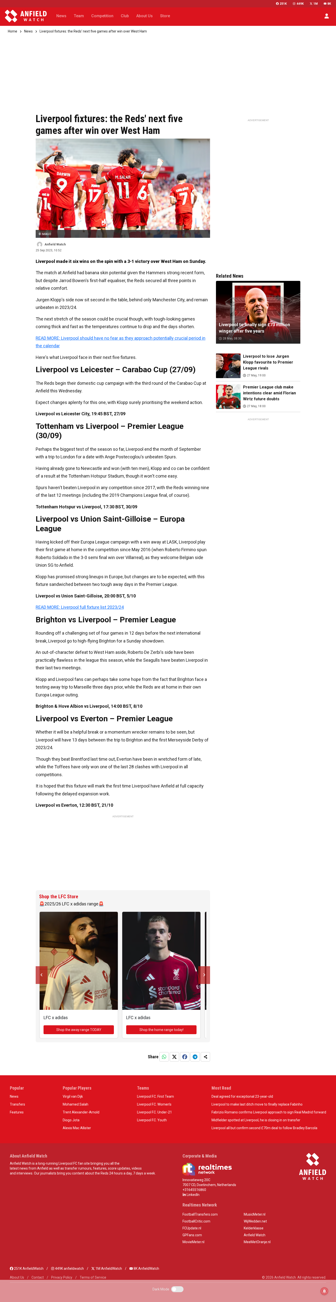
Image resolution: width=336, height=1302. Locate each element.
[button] (326, 16)
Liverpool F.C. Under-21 (154, 1112)
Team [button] (79, 16)
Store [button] (165, 16)
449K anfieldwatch (69, 1268)
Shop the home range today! (161, 1030)
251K (283, 3)
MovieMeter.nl (193, 1242)
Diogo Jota (71, 1120)
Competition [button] (102, 16)
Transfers (17, 1104)
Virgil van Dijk (73, 1096)
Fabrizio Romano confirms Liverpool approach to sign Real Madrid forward (269, 1112)
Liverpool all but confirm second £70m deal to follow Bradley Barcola (264, 1128)
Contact (37, 1277)
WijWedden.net (255, 1221)
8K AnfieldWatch (146, 1268)
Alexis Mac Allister (77, 1128)
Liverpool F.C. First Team (155, 1096)
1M (315, 3)
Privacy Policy (61, 1277)
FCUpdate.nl (192, 1228)
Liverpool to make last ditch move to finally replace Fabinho (257, 1104)
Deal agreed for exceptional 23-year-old (242, 1096)
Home (12, 31)
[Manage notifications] (324, 1291)
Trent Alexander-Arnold (81, 1112)
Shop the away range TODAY (78, 1030)
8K (329, 3)
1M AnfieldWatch (108, 1268)
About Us (17, 1277)
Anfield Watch (254, 1235)
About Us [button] (144, 16)
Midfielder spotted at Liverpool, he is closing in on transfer (256, 1120)
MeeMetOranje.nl (257, 1242)
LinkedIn (192, 1195)
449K (300, 3)
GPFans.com (192, 1235)
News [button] (61, 16)
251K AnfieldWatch (28, 1268)
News (28, 31)
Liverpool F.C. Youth (152, 1120)
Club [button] (125, 16)
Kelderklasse (253, 1228)
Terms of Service (93, 1277)
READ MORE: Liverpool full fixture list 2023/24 (80, 607)
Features (17, 1112)
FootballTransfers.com (200, 1214)
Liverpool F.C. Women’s (154, 1104)
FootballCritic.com (196, 1221)
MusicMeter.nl (254, 1214)
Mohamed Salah (75, 1104)
